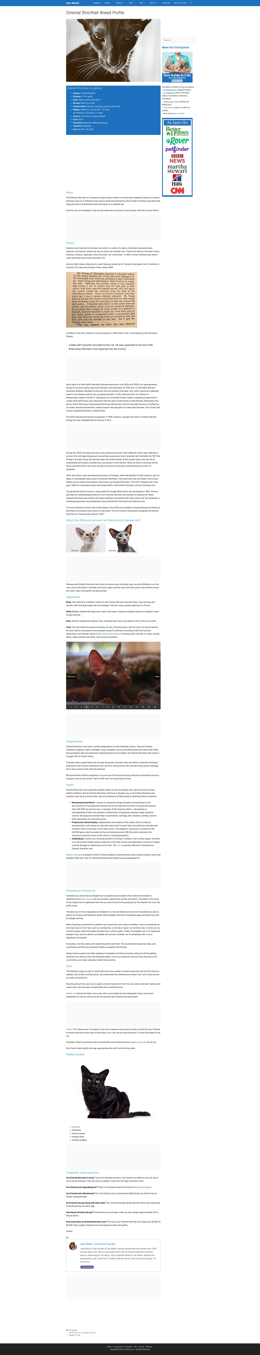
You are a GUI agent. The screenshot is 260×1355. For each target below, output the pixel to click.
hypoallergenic (145, 1187)
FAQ (135, 1347)
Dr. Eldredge (168, 93)
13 (137, 707)
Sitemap (149, 1347)
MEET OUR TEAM (180, 3)
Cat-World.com (128, 1349)
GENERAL (96, 3)
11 (125, 707)
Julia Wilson (168, 108)
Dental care (71, 993)
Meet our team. (178, 113)
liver (119, 845)
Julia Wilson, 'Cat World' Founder (97, 1244)
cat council (87, 899)
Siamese (76, 1127)
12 (131, 707)
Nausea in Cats (74, 1335)
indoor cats (141, 1042)
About (109, 1347)
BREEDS (119, 3)
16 (155, 707)
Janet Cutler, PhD (170, 102)
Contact (141, 1347)
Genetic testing (73, 855)
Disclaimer (128, 1347)
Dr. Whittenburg (169, 90)
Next (157, 676)
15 (149, 707)
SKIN (131, 3)
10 (119, 707)
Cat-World (72, 3)
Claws (69, 1029)
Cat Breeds (73, 1330)
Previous (71, 676)
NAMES (107, 3)
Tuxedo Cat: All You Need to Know (82, 1333)
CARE (141, 3)
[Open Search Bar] (191, 3)
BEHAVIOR (166, 3)
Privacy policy (118, 1347)
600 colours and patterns (109, 634)
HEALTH (153, 3)
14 (143, 707)
